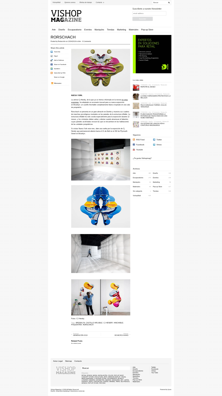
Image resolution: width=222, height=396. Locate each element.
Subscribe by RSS (59, 73)
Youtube (139, 150)
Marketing (121, 30)
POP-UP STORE (93, 383)
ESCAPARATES (112, 378)
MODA (95, 375)
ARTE (105, 377)
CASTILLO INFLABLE (94, 323)
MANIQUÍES (116, 380)
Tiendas (110, 30)
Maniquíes (99, 30)
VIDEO (91, 381)
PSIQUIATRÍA (76, 325)
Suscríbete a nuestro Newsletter (146, 9)
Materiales (133, 30)
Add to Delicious (59, 60)
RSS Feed (140, 140)
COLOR (110, 375)
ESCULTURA (99, 377)
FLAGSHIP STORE (100, 378)
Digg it (56, 56)
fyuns (169, 389)
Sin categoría (137, 191)
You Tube (154, 373)
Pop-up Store (147, 30)
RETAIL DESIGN (87, 375)
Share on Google (59, 77)
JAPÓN (126, 380)
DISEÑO (106, 381)
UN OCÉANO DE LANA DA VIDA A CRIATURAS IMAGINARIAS (152, 124)
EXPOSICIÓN (98, 381)
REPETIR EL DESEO (148, 87)
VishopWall (57, 2)
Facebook (140, 145)
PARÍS (118, 381)
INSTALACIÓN (102, 375)
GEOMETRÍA (100, 380)
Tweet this (57, 52)
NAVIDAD (108, 380)
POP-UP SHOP (119, 375)
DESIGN (84, 383)
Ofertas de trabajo (85, 2)
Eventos (88, 30)
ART (122, 380)
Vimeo (159, 145)
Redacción (62, 41)
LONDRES (85, 380)
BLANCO (121, 378)
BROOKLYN (80, 323)
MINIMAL (112, 381)
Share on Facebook (60, 64)
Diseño (61, 30)
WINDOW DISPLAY (114, 377)
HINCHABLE (118, 323)
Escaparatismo (74, 30)
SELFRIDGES (125, 381)
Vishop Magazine (56, 389)
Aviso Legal (58, 361)
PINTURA (102, 383)
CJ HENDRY (108, 323)
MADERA (92, 380)
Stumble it (57, 68)
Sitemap (68, 361)
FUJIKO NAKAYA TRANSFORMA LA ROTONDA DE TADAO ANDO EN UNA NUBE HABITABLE (154, 116)
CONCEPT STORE (88, 377)
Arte (54, 30)
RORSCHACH (88, 325)
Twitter (159, 140)
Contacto (99, 2)
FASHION (85, 381)
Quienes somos (69, 2)
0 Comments (86, 41)
